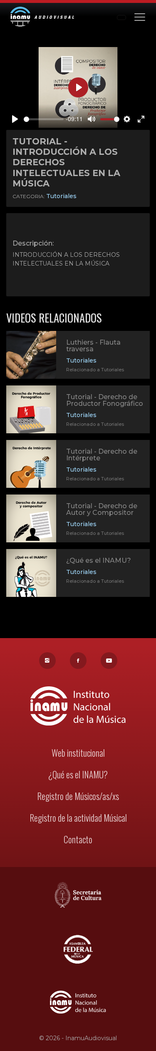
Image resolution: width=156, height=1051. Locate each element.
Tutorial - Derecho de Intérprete (101, 454)
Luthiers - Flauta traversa (93, 345)
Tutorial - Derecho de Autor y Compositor (101, 509)
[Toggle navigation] (139, 16)
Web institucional (78, 752)
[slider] (44, 119)
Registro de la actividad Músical (78, 817)
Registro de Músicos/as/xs (78, 796)
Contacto (78, 839)
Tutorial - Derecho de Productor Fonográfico (104, 400)
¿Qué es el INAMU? (98, 560)
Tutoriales (61, 196)
